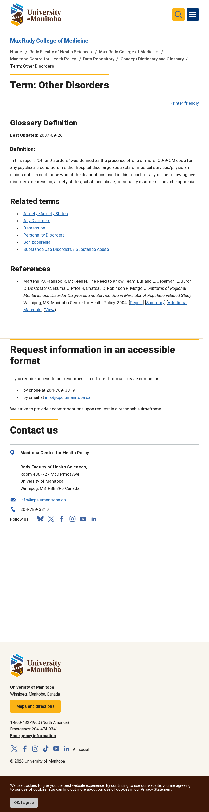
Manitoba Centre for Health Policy (43, 58)
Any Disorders (36, 220)
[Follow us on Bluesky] (40, 519)
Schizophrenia (36, 242)
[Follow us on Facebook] (61, 519)
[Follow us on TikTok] (46, 749)
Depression (34, 227)
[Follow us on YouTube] (83, 518)
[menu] (193, 14)
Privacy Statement (156, 789)
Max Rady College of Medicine (49, 40)
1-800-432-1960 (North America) (39, 722)
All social (81, 749)
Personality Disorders (44, 235)
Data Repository (98, 58)
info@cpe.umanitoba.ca (67, 397)
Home (16, 51)
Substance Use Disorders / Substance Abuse (66, 249)
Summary (155, 302)
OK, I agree (24, 802)
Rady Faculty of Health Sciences (60, 51)
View (50, 309)
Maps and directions (35, 706)
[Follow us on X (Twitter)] (51, 519)
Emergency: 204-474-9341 (34, 729)
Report (136, 302)
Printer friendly (185, 103)
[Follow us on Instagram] (72, 519)
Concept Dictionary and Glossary (152, 58)
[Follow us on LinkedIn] (93, 518)
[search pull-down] (178, 14)
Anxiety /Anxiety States (45, 213)
